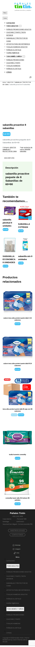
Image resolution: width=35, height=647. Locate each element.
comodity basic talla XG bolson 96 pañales (17, 499)
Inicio (4, 82)
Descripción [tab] (9, 158)
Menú (4, 13)
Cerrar (5, 18)
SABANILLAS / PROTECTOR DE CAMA (10, 150)
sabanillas (23, 151)
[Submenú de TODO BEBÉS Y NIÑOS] (23, 56)
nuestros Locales (17, 530)
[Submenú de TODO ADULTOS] (20, 26)
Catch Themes (18, 640)
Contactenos (17, 535)
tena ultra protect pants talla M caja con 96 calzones (17, 410)
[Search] (30, 77)
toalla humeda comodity (17, 454)
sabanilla (27, 149)
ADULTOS (10, 82)
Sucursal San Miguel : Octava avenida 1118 (17, 524)
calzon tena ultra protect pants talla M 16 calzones (17, 364)
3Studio (5, 642)
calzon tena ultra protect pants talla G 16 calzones (17, 319)
